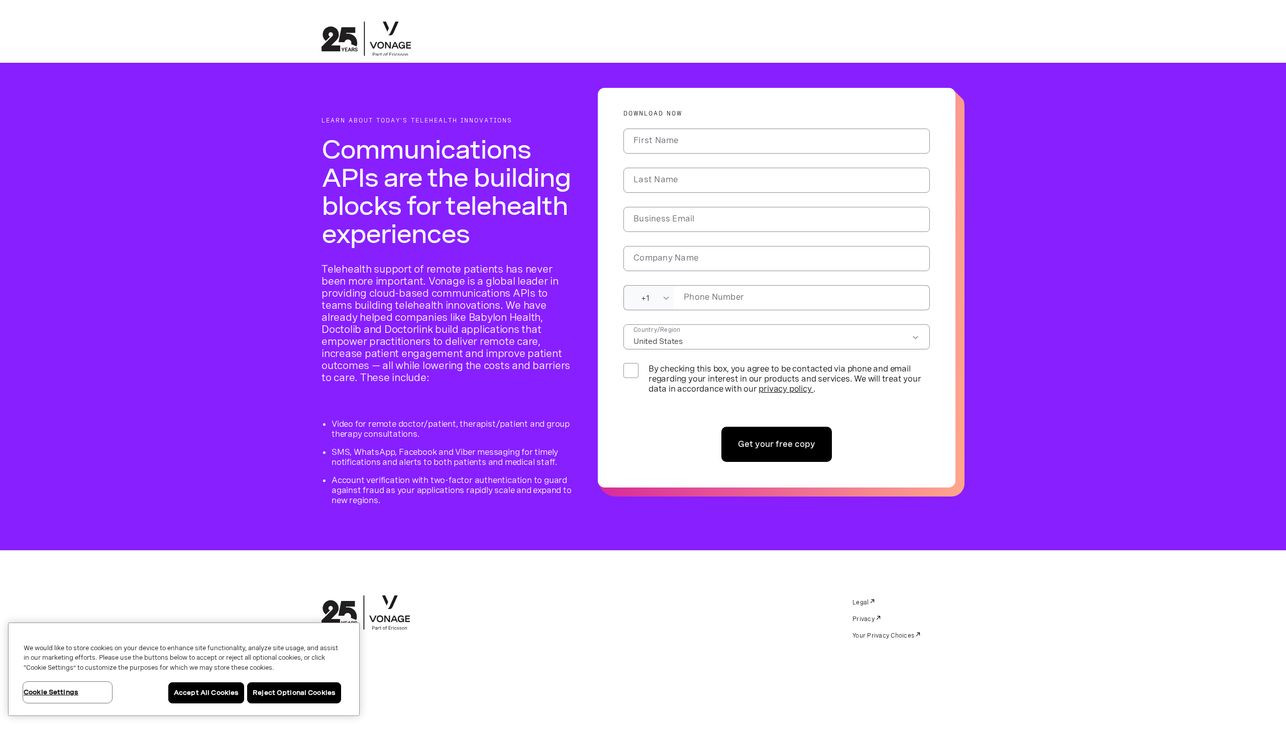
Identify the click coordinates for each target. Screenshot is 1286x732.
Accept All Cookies (206, 692)
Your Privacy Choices (883, 635)
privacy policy (786, 389)
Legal (860, 602)
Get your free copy (776, 444)
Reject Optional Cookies (294, 692)
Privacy (863, 619)
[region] (184, 669)
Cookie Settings (51, 692)
